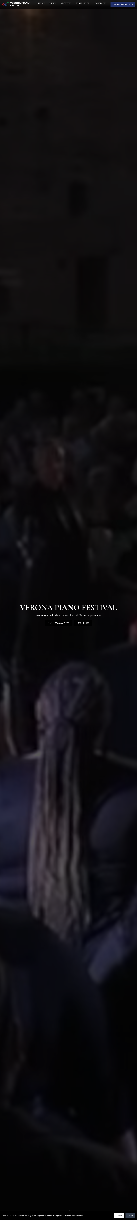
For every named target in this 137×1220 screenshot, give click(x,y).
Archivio (65, 3)
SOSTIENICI (83, 623)
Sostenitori (83, 3)
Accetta (119, 1215)
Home (41, 3)
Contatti (100, 3)
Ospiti (52, 3)
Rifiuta (130, 1215)
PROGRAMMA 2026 (123, 4)
